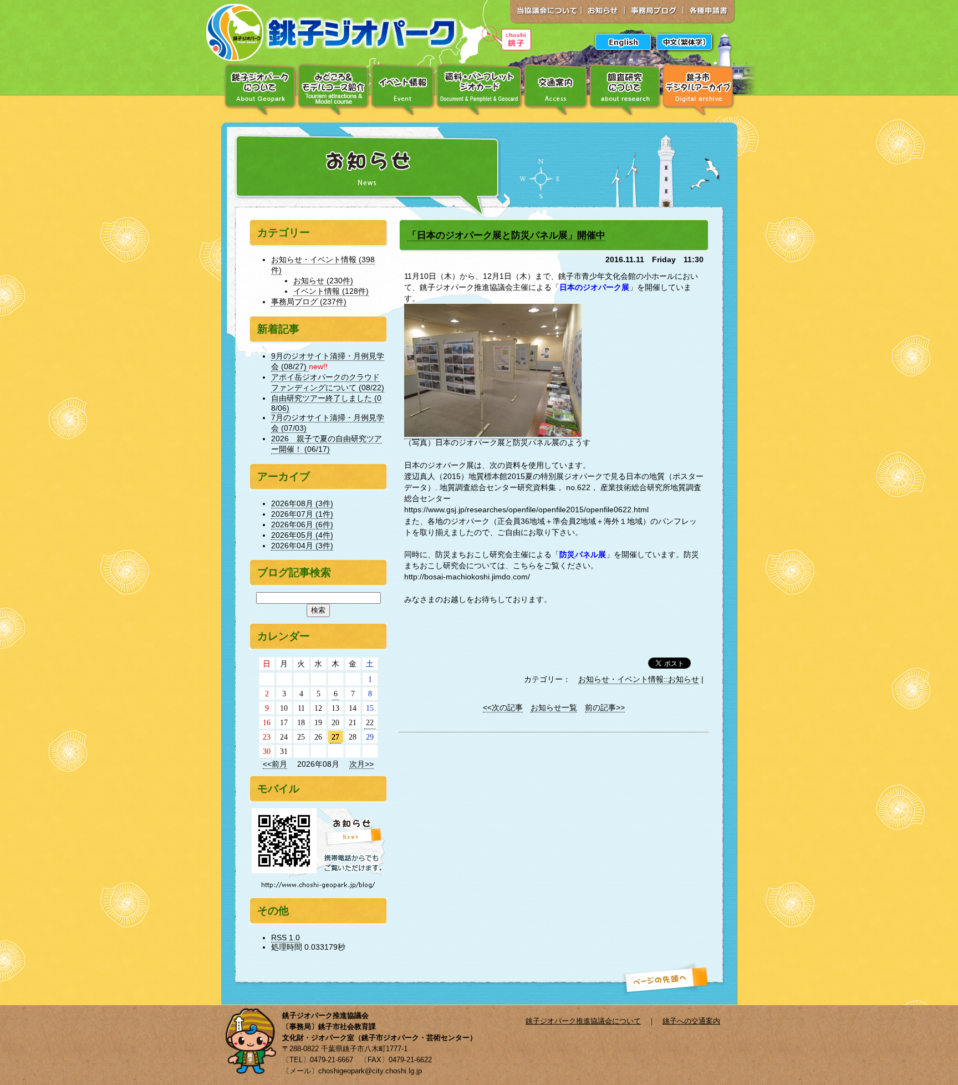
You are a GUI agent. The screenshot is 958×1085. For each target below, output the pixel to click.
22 (370, 722)
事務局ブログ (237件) (308, 301)
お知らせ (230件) (323, 280)
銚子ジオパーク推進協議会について (583, 1021)
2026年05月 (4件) (302, 535)
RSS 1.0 (285, 937)
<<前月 (275, 764)
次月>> (361, 764)
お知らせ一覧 (554, 707)
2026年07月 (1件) (302, 514)
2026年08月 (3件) (302, 503)
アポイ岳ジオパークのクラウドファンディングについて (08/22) (327, 382)
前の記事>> (605, 707)
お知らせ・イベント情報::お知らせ (638, 679)
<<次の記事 (503, 707)
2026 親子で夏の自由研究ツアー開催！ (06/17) (326, 444)
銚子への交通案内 (691, 1021)
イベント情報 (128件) (331, 291)
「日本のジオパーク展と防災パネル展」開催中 (506, 235)
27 (335, 736)
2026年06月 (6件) (302, 524)
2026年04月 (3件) (302, 545)
